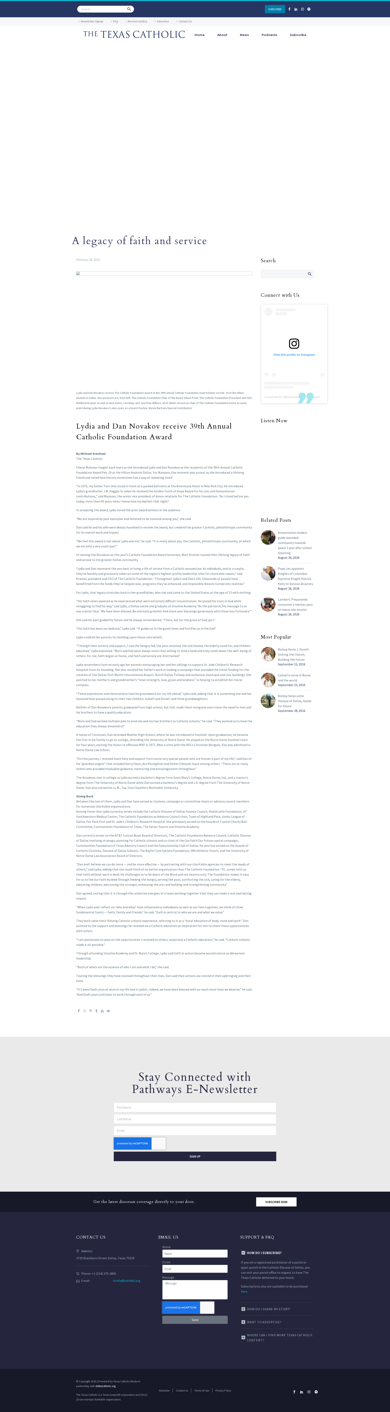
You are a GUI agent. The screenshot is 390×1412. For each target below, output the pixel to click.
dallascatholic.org (105, 1386)
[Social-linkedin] (296, 9)
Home (200, 35)
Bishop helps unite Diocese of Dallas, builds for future (294, 701)
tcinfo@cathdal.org (126, 1281)
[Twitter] (84, 1010)
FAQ (115, 21)
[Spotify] (309, 9)
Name (166, 1247)
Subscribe (298, 35)
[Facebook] (78, 1010)
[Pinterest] (90, 1010)
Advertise (163, 21)
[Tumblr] (96, 1010)
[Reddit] (108, 1010)
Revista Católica (137, 21)
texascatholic (295, 396)
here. (244, 1291)
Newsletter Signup (92, 21)
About (222, 35)
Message (168, 1277)
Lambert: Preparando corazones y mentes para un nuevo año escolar (295, 604)
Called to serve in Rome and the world (294, 677)
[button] (129, 9)
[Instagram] (302, 9)
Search (309, 274)
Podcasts (269, 35)
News (244, 35)
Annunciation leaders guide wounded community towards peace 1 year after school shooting (295, 543)
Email (166, 1262)
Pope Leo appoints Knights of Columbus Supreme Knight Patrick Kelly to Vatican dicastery (295, 576)
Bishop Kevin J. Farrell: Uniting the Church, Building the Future (293, 654)
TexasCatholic (273, 396)
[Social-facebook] (289, 9)
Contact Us (185, 21)
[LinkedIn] (102, 1010)
